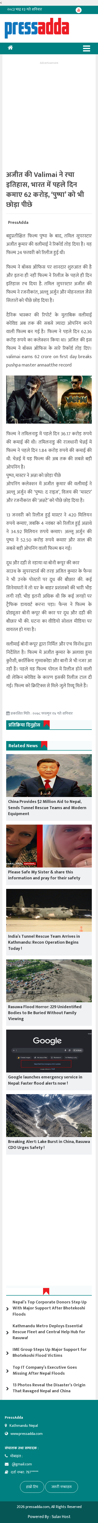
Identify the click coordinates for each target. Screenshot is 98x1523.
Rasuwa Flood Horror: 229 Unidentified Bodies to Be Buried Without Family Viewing (45, 1012)
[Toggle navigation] (86, 48)
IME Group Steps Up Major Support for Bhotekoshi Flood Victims (50, 1352)
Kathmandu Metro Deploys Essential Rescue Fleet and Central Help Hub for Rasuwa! (49, 1332)
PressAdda (18, 222)
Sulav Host (61, 1516)
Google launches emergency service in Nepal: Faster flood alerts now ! (45, 1080)
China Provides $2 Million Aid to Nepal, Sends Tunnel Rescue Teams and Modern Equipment (47, 807)
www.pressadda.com (26, 1434)
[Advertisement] (49, 115)
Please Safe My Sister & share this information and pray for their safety (44, 875)
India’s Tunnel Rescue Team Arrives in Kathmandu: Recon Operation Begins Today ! (44, 942)
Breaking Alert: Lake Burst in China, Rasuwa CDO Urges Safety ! (49, 1144)
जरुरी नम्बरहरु (61, 1487)
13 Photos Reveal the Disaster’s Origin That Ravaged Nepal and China (49, 1388)
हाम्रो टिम (32, 1487)
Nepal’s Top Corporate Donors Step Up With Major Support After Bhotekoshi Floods (50, 1308)
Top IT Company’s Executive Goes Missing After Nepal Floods (45, 1370)
